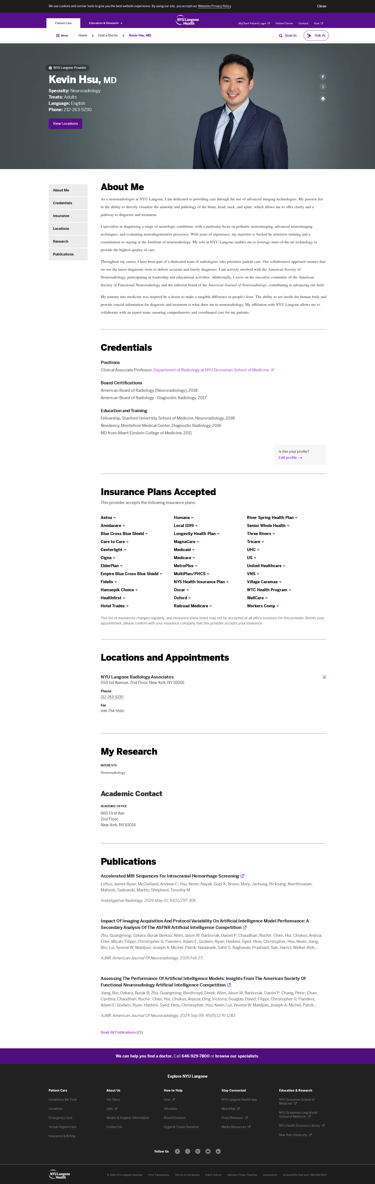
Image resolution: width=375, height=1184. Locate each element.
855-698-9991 (318, 1175)
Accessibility (270, 1175)
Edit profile (288, 458)
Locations (61, 229)
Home (83, 35)
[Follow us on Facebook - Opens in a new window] (177, 1151)
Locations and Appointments (165, 657)
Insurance (61, 216)
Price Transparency (158, 1175)
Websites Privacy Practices (242, 1175)
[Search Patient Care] (281, 35)
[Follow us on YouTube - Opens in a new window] (208, 1151)
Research (60, 241)
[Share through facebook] (322, 76)
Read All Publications (122, 1032)
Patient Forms (284, 23)
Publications (63, 254)
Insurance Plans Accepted (158, 491)
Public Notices (214, 1175)
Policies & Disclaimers (187, 1175)
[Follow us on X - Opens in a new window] (187, 1151)
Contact (303, 23)
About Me (61, 190)
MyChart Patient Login (252, 23)
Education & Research (104, 23)
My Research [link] (129, 752)
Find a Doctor (108, 35)
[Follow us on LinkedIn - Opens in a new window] (218, 1151)
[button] (321, 6)
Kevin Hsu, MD (140, 35)
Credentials (62, 203)
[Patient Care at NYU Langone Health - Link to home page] (187, 20)
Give (317, 23)
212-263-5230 (77, 109)
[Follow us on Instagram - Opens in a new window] (197, 1151)
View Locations (65, 124)
